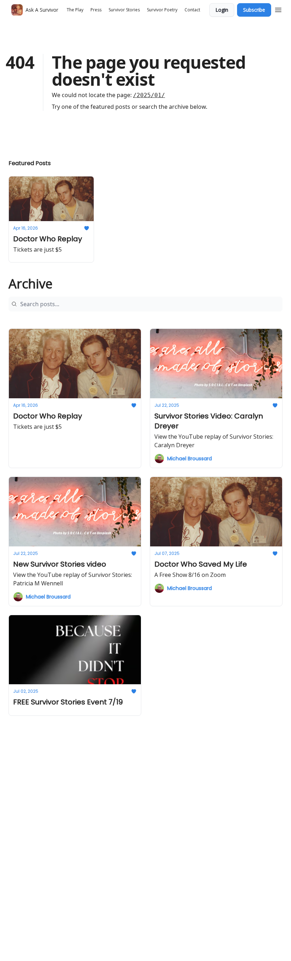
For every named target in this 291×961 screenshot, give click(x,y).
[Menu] (278, 9)
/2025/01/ (149, 95)
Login (221, 9)
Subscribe (254, 9)
